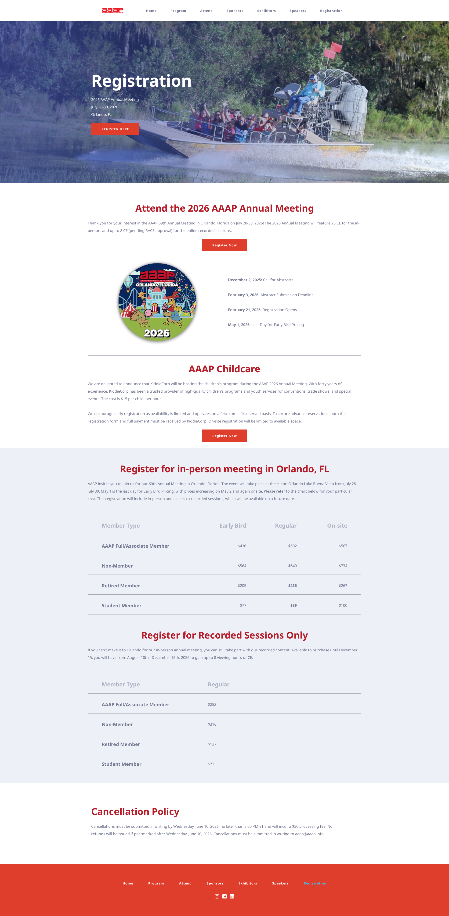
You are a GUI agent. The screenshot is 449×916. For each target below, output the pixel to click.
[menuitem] (156, 10)
